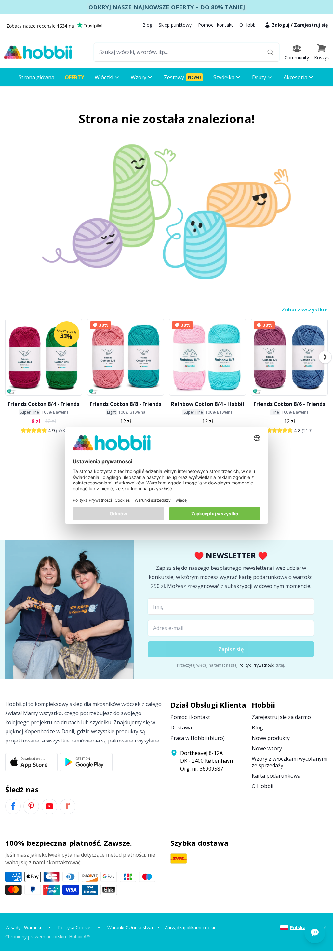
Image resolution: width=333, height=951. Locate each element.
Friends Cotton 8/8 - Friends (125, 404)
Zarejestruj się (311, 25)
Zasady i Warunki (23, 927)
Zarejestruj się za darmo (281, 717)
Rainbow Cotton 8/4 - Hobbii (207, 404)
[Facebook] (13, 806)
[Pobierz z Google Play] (86, 762)
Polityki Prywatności (257, 665)
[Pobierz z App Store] (31, 762)
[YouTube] (49, 806)
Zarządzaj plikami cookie (191, 927)
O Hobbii (248, 25)
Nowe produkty (271, 738)
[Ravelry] (67, 806)
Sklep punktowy (175, 25)
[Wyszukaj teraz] (270, 52)
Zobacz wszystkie (305, 309)
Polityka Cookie (74, 927)
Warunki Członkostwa (130, 927)
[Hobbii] (38, 52)
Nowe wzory (267, 748)
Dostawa (181, 727)
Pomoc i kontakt (215, 25)
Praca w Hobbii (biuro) (197, 738)
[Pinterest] (31, 806)
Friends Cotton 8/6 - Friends (289, 404)
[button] (321, 52)
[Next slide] (325, 357)
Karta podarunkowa (276, 775)
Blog (147, 25)
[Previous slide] (7, 357)
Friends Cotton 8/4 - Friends (43, 404)
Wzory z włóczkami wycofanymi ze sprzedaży (289, 762)
